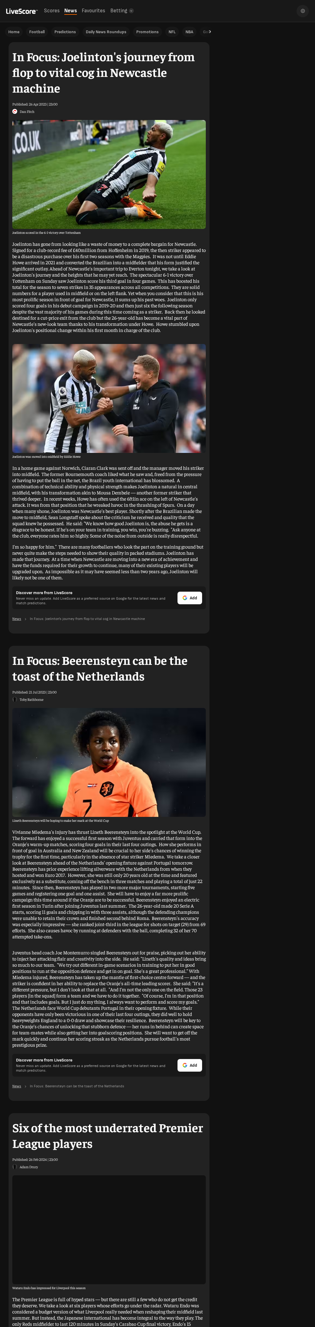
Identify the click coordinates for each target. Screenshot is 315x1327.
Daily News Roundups (106, 31)
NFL (172, 31)
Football (37, 31)
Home (13, 31)
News (70, 11)
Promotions (147, 31)
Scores (52, 11)
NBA (189, 31)
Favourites (93, 11)
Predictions (65, 31)
